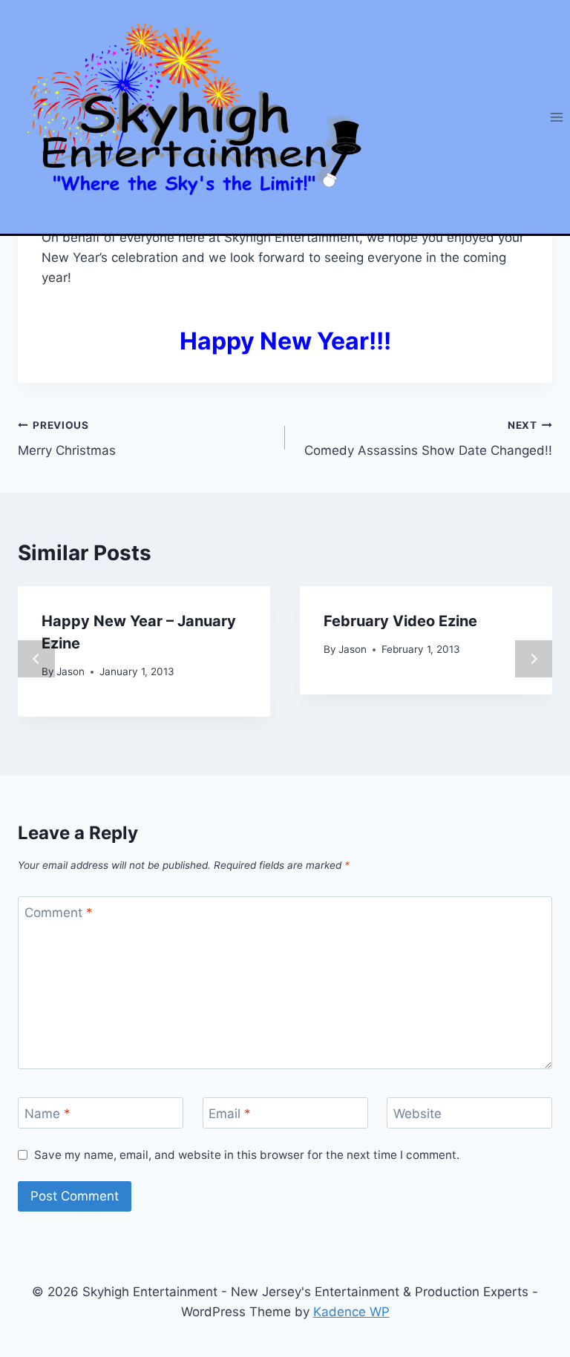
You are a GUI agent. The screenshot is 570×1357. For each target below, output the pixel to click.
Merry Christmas (67, 439)
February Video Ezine (400, 621)
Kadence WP (351, 1311)
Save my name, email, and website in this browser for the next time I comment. (246, 1155)
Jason (70, 671)
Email (230, 1113)
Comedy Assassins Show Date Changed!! (428, 439)
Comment (58, 912)
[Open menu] (556, 116)
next (533, 658)
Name (47, 1113)
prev (36, 658)
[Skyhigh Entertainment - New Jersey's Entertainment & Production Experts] (190, 117)
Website (417, 1113)
